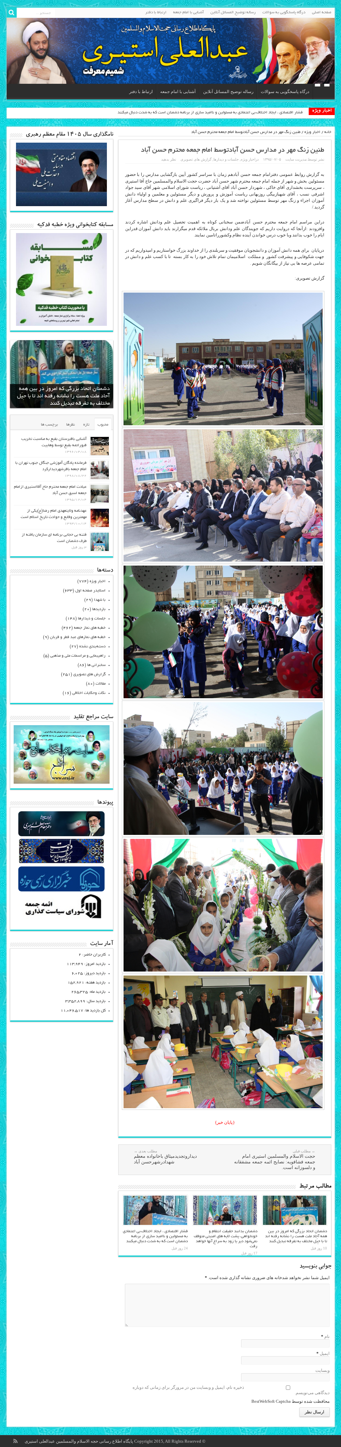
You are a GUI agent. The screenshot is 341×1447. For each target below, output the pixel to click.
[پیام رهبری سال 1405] (61, 204)
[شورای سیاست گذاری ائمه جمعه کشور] (61, 918)
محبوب (103, 425)
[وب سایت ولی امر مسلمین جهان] (61, 835)
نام (327, 1336)
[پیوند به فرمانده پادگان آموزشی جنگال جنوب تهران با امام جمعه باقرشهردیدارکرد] (100, 470)
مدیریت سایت (296, 159)
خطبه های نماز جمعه (90, 628)
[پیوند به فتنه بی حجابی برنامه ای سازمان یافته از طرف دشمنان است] (100, 542)
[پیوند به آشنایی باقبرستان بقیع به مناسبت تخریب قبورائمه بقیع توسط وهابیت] (100, 446)
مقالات (101, 684)
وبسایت (322, 1370)
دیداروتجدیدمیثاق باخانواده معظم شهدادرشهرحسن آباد (165, 1156)
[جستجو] (12, 13)
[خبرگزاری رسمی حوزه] (61, 890)
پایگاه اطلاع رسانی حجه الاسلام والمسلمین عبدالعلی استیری (79, 1441)
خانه (327, 132)
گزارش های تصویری (195, 159)
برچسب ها (49, 425)
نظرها (70, 425)
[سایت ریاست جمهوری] (61, 862)
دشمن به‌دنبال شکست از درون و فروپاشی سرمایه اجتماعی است (251, 112)
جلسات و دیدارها (226, 159)
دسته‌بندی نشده (92, 646)
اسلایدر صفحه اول (90, 591)
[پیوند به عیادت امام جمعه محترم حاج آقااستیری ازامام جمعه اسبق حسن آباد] (100, 494)
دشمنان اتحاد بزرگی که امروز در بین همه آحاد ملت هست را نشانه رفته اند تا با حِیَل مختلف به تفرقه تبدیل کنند (296, 1236)
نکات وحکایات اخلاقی (89, 693)
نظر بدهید (168, 159)
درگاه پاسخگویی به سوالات (283, 12)
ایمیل (325, 1353)
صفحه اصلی (321, 12)
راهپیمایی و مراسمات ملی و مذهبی (78, 656)
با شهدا (100, 600)
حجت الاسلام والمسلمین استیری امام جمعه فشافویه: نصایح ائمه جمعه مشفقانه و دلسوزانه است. (274, 1159)
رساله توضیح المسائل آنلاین (233, 12)
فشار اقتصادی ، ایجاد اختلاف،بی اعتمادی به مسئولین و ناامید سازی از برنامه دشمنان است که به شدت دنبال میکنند (155, 1236)
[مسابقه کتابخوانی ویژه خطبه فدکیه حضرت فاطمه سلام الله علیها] (61, 324)
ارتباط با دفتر (156, 12)
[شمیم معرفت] (171, 51)
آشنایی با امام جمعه (188, 12)
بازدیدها (99, 609)
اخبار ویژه (312, 132)
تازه (86, 425)
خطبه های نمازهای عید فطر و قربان (78, 637)
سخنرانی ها (96, 665)
